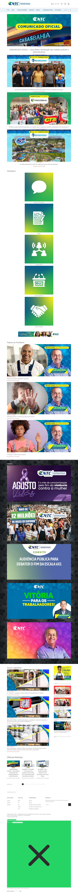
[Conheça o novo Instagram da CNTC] (39, 640)
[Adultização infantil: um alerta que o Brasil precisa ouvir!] (39, 398)
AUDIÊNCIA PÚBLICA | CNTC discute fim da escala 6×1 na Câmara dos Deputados (23, 580)
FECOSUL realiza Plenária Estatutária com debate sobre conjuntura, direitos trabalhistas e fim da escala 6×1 (39, 127)
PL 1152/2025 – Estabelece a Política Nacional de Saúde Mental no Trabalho (25, 693)
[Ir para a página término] (48, 784)
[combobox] (70, 10)
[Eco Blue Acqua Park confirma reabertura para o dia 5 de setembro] (39, 145)
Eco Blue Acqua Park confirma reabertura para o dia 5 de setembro (39, 164)
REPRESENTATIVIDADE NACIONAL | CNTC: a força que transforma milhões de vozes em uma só (25, 541)
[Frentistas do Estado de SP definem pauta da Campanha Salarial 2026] (62, 689)
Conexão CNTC (39, 264)
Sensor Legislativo (39, 295)
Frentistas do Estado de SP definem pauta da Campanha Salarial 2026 (62, 696)
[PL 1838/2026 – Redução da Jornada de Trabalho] (62, 713)
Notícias (39, 46)
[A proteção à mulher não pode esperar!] (39, 436)
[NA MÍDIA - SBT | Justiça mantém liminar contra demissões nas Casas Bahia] (42, 763)
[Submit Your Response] (20, 891)
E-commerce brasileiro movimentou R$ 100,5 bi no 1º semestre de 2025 (61, 732)
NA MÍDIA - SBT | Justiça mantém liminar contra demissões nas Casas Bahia (43, 773)
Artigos (39, 233)
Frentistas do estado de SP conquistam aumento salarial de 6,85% (61, 708)
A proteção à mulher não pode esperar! (16, 454)
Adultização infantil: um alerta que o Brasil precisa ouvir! (20, 416)
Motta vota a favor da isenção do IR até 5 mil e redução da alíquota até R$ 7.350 (23, 620)
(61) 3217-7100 (56, 3)
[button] (13, 10)
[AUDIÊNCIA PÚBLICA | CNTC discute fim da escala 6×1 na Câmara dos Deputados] (39, 561)
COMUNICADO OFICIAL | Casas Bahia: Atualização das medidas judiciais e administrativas (39, 50)
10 (43, 784)
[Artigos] (39, 218)
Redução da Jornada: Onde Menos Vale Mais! (18, 378)
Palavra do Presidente (39, 202)
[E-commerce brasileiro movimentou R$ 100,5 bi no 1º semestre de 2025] (62, 725)
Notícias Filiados (39, 87)
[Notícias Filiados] (39, 311)
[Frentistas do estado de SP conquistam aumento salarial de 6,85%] (62, 701)
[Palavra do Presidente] (39, 186)
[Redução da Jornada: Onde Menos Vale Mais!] (39, 360)
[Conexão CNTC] (39, 249)
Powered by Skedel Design (12, 816)
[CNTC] (19, 4)
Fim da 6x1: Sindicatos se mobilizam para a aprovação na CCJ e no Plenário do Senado (39, 89)
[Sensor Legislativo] (39, 280)
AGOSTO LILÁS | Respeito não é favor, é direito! (16, 502)
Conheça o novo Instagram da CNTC (14, 659)
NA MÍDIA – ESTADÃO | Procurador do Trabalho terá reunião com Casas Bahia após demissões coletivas (28, 773)
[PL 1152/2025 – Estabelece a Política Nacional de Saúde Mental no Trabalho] (28, 679)
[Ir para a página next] (46, 784)
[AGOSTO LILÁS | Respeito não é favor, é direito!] (39, 483)
